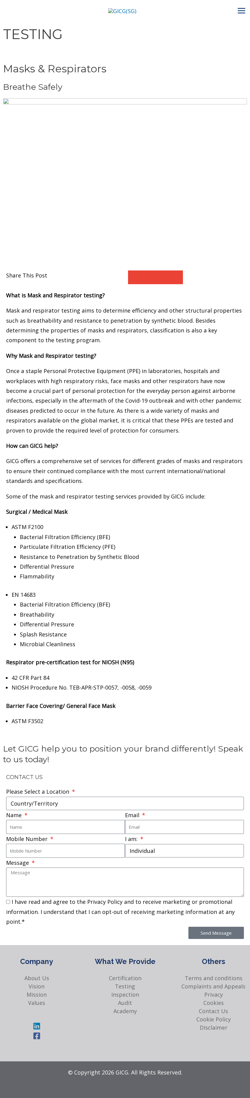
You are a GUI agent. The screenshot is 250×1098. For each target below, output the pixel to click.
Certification (125, 978)
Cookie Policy (213, 1019)
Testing (125, 986)
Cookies (213, 1002)
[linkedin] (37, 1027)
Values (36, 1002)
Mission (37, 994)
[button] (135, 277)
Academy (125, 1011)
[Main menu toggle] (241, 11)
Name (14, 815)
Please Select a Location (38, 791)
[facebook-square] (37, 1037)
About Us (36, 978)
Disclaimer (213, 1027)
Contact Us (213, 1011)
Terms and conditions (213, 978)
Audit (125, 1002)
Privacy (213, 994)
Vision (37, 986)
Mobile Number (27, 839)
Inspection (125, 994)
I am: (132, 839)
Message (18, 862)
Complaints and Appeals (213, 986)
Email (133, 815)
